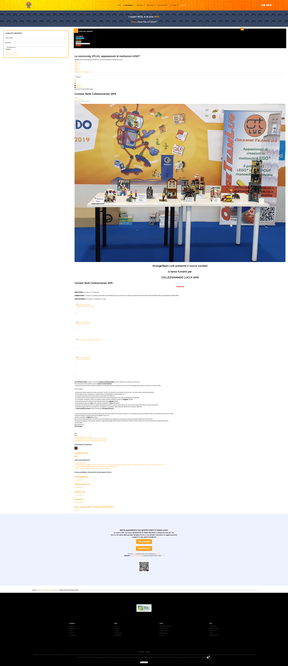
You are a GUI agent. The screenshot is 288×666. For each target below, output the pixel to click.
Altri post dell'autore (80, 463)
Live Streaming (73, 635)
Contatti (162, 635)
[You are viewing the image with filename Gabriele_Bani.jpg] (89, 347)
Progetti (77, 510)
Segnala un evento (214, 628)
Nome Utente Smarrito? (11, 54)
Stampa (78, 87)
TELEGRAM (144, 541)
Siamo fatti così (82, 484)
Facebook (140, 555)
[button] (180, 70)
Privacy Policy (163, 628)
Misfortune (80, 491)
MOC (156, 16)
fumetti (89, 437)
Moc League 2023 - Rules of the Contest (94, 507)
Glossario (116, 630)
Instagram (134, 555)
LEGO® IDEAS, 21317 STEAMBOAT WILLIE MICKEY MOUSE (91, 439)
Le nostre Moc (78, 480)
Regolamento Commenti (166, 626)
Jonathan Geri (79, 99)
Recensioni (117, 628)
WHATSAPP (144, 548)
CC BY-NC (204, 657)
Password (8, 42)
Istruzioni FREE (118, 633)
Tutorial (211, 633)
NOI (134, 554)
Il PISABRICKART (213, 635)
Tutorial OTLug (118, 635)
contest (85, 437)
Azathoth (79, 499)
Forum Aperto (212, 630)
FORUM (158, 554)
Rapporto (78, 85)
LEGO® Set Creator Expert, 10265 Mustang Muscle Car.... (91, 440)
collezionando (78, 437)
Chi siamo (71, 626)
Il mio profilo (212, 626)
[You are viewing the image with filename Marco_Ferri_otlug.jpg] (89, 365)
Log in (183, 5)
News (76, 97)
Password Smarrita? (11, 53)
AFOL (133, 21)
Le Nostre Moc (72, 628)
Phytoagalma (81, 476)
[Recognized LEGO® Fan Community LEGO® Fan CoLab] (144, 607)
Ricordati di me (11, 47)
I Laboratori (72, 633)
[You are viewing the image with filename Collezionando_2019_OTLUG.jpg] (89, 312)
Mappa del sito (163, 633)
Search (79, 77)
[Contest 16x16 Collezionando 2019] (180, 183)
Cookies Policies (163, 630)
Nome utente (9, 37)
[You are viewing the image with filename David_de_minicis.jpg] (89, 330)
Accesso (8, 49)
